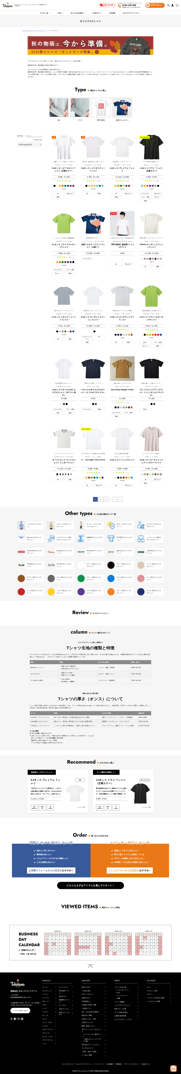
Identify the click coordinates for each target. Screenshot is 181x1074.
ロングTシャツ (47, 991)
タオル (44, 1005)
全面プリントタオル (64, 1013)
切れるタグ (62, 996)
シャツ (44, 1043)
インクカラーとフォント (122, 1005)
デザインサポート (87, 994)
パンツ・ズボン (47, 1022)
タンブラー (62, 1005)
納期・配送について (88, 1026)
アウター (45, 1012)
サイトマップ (99, 1064)
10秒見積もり (86, 1001)
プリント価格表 (119, 1002)
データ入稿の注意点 (121, 1012)
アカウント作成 (152, 991)
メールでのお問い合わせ (20, 1010)
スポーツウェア (47, 1029)
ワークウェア (63, 987)
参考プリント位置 (120, 1009)
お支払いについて (87, 1022)
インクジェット (121, 995)
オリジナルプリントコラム (123, 1019)
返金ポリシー (146, 1064)
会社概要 (110, 1064)
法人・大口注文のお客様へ (90, 1012)
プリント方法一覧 (120, 987)
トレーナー (46, 998)
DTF (118, 993)
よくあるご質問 (87, 1055)
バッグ (44, 1008)
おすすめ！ (51, 870)
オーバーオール (47, 1040)
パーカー (45, 994)
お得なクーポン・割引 (89, 1019)
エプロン (45, 1026)
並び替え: (20, 136)
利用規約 (119, 1064)
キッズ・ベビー (47, 1036)
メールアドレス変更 (153, 1001)
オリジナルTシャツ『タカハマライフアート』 (77, 1064)
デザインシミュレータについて (91, 1030)
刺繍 (118, 998)
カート (149, 987)
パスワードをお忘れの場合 (156, 998)
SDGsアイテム (64, 1009)
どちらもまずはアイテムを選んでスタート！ (90, 885)
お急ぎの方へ (86, 998)
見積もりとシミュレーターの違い (92, 1040)
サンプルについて (87, 1048)
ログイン (150, 994)
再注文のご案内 (87, 1015)
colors (64, 188)
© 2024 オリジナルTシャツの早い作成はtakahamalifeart (90, 1071)
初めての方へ (86, 987)
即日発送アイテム (64, 992)
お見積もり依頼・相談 (89, 1005)
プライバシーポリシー (132, 1064)
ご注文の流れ (86, 991)
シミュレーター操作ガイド (92, 1035)
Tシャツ (45, 987)
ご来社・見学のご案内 (89, 1051)
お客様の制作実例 (120, 1016)
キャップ (45, 1015)
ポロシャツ (46, 1001)
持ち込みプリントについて (90, 1044)
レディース (46, 1033)
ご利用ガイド (86, 1008)
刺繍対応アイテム (64, 1001)
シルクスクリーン (122, 990)
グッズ (44, 1019)
